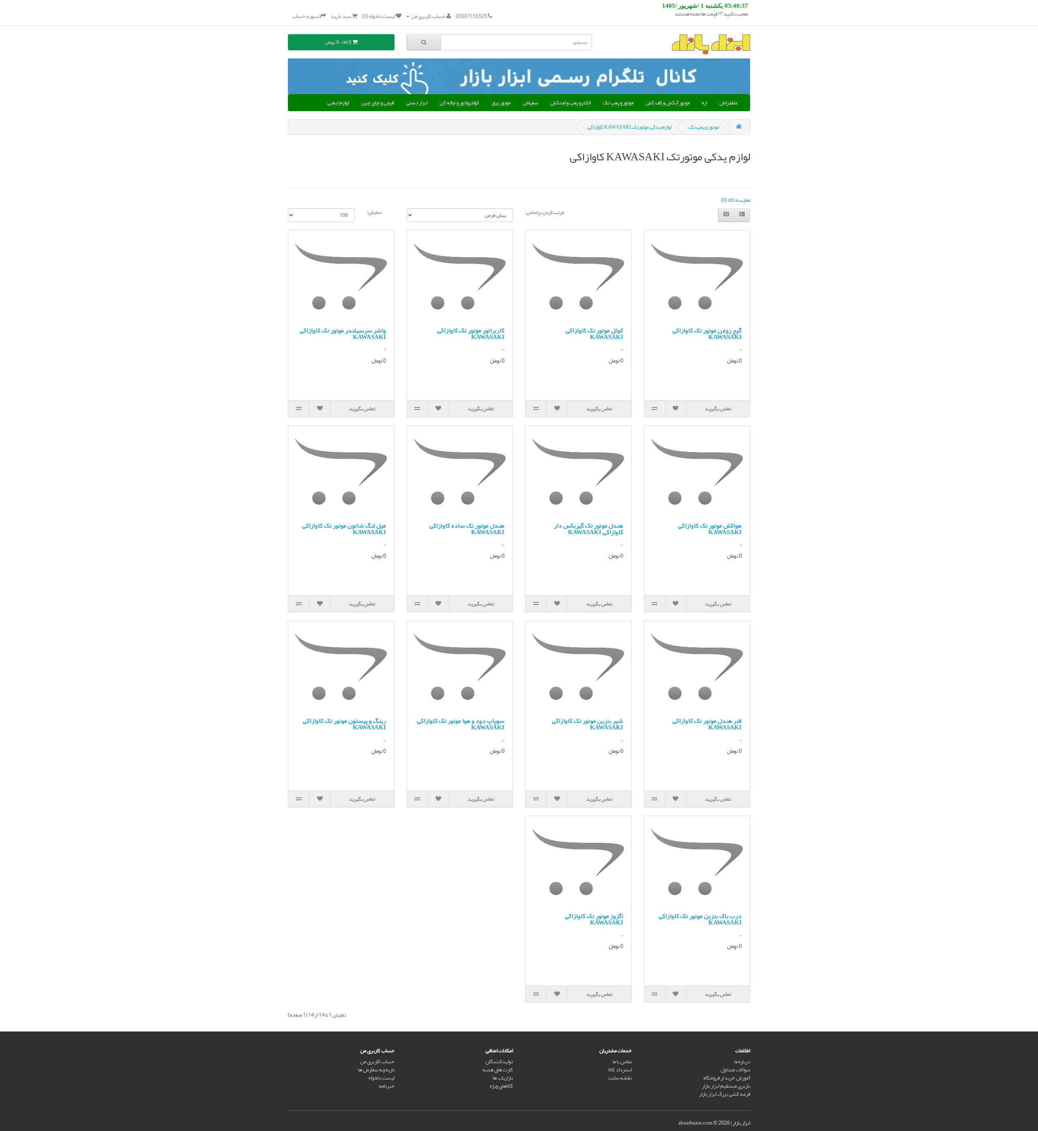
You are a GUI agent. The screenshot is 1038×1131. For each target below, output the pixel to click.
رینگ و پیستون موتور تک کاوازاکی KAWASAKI (344, 724)
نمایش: (374, 212)
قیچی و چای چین (377, 102)
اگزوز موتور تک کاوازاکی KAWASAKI (594, 919)
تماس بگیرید (718, 408)
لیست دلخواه (382, 1078)
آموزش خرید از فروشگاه (726, 1078)
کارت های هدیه (498, 1069)
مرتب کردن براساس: (544, 212)
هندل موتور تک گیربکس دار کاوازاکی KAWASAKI (588, 529)
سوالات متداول (735, 1069)
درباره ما (742, 1061)
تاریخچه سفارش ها (376, 1069)
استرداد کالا (620, 1069)
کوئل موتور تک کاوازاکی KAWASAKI (594, 333)
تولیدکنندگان (499, 1061)
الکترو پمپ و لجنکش (570, 102)
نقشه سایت (620, 1078)
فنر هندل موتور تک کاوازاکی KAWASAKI (707, 724)
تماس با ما (622, 1061)
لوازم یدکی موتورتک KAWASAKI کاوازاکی (629, 127)
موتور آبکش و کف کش (668, 102)
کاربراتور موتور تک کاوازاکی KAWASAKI (470, 333)
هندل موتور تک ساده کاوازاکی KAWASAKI (466, 529)
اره (704, 102)
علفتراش (728, 102)
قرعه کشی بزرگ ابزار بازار (724, 1094)
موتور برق (500, 102)
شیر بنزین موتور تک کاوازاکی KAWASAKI (587, 724)
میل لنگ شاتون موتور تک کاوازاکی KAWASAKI (344, 529)
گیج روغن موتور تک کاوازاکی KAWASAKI (707, 333)
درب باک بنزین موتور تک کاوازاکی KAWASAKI (700, 919)
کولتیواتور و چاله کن (459, 102)
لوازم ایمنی (338, 102)
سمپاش (530, 102)
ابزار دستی (416, 102)
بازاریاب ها (503, 1078)
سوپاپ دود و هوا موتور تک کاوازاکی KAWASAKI (460, 724)
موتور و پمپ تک (618, 102)
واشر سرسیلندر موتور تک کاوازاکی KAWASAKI (343, 333)
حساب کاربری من (377, 1061)
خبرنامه (387, 1086)
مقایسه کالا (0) (735, 200)
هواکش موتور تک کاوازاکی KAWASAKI (710, 529)
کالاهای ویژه (501, 1086)
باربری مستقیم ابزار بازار (726, 1086)
